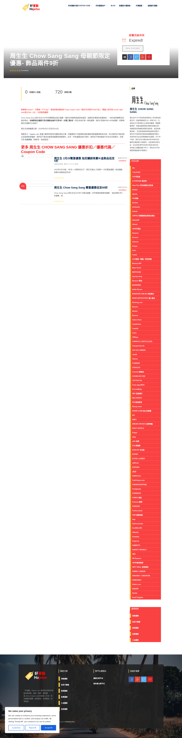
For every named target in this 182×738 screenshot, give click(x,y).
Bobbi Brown (137, 289)
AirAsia (135, 203)
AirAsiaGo (136, 207)
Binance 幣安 (137, 281)
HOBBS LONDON (138, 571)
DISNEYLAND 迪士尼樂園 (141, 411)
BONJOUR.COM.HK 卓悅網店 (143, 294)
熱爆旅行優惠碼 (124, 6)
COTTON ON (137, 380)
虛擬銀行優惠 (152, 6)
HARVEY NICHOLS (139, 550)
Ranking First (69, 722)
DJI (133, 415)
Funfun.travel (137, 511)
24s (133, 168)
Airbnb (134, 211)
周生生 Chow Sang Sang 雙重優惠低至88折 (81, 187)
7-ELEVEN (136, 172)
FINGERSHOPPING (139, 485)
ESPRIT (135, 454)
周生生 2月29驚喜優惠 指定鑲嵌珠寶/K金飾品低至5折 (84, 159)
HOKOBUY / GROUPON (141, 576)
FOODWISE (136, 493)
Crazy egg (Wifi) (138, 385)
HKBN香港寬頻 (137, 563)
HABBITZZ (136, 545)
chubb (134, 354)
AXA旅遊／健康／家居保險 (142, 259)
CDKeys (135, 337)
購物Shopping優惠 (71, 164)
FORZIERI (136, 506)
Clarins (135, 359)
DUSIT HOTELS (138, 428)
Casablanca (136, 324)
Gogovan (135, 541)
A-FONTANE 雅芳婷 (139, 181)
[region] (32, 720)
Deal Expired (133, 48)
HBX (134, 554)
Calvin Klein (137, 320)
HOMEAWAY (137, 580)
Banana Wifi (136, 263)
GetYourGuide (137, 524)
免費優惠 (135, 634)
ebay (134, 437)
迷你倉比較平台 (99, 683)
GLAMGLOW (137, 528)
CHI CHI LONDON (138, 350)
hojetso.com (34, 134)
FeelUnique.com (138, 480)
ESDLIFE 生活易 (138, 450)
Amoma (135, 237)
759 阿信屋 (136, 177)
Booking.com (137, 302)
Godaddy (135, 537)
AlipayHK (135, 220)
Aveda (134, 255)
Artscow (135, 242)
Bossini (135, 307)
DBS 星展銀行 (137, 393)
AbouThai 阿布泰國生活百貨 (142, 185)
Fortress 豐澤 (137, 502)
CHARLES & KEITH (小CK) (142, 341)
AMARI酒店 (136, 229)
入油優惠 (135, 640)
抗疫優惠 (64, 709)
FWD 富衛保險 (137, 515)
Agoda (134, 194)
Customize (16, 728)
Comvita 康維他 (138, 372)
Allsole (135, 224)
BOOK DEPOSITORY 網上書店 (143, 298)
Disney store (137, 406)
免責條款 (28, 140)
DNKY (134, 419)
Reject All (32, 728)
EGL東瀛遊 (136, 446)
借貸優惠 (135, 628)
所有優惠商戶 (100, 6)
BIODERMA (136, 285)
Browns (135, 315)
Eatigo (134, 433)
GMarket (135, 532)
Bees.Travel (136, 268)
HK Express (136, 558)
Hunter (134, 593)
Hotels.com (136, 584)
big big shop (137, 276)
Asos (134, 250)
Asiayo (134, 246)
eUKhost (135, 463)
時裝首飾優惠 (58, 164)
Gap (133, 519)
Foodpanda (136, 489)
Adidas (135, 190)
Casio (134, 333)
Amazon (135, 233)
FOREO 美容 (137, 498)
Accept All (48, 728)
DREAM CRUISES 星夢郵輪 (142, 424)
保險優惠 (135, 616)
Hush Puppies (137, 597)
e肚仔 (134, 472)
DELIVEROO (137, 398)
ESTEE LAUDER (138, 459)
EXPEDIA (135, 467)
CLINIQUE (136, 363)
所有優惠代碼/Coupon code (79, 6)
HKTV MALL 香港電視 (140, 567)
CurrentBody (137, 389)
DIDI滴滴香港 (137, 402)
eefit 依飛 (135, 441)
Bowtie (134, 311)
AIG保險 (135, 198)
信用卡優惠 (136, 622)
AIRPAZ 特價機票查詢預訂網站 (143, 216)
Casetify (135, 328)
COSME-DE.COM (138, 376)
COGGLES (136, 367)
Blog (113, 6)
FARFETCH (136, 476)
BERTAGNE (136, 272)
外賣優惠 (139, 6)
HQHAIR (135, 589)
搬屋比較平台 (98, 678)
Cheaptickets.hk (138, 346)
